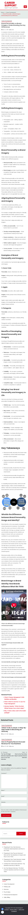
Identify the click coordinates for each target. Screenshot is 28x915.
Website (3, 802)
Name (3, 790)
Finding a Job (7, 886)
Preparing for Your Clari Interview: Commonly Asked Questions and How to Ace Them (14, 848)
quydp (12, 29)
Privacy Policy (13, 909)
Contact (6, 909)
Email (3, 796)
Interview (6, 889)
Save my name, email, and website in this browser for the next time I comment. (14, 810)
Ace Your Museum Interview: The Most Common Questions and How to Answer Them (14, 869)
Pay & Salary (7, 892)
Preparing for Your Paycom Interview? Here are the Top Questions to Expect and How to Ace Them (14, 854)
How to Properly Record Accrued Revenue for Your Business (13, 743)
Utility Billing (7, 897)
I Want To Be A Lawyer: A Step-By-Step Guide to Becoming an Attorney (13, 729)
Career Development (6, 21)
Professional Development (10, 894)
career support (11, 4)
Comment (4, 773)
